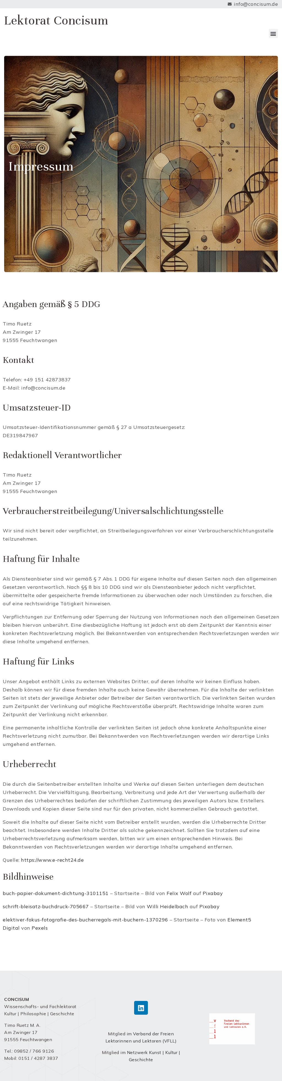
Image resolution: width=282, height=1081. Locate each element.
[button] (273, 33)
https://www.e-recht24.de (52, 860)
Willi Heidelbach (167, 906)
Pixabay (213, 893)
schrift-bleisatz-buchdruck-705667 (46, 906)
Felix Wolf (179, 893)
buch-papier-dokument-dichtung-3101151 (56, 893)
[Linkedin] (141, 1008)
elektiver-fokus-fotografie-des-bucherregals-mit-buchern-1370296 (85, 919)
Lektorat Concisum (56, 20)
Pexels (40, 928)
